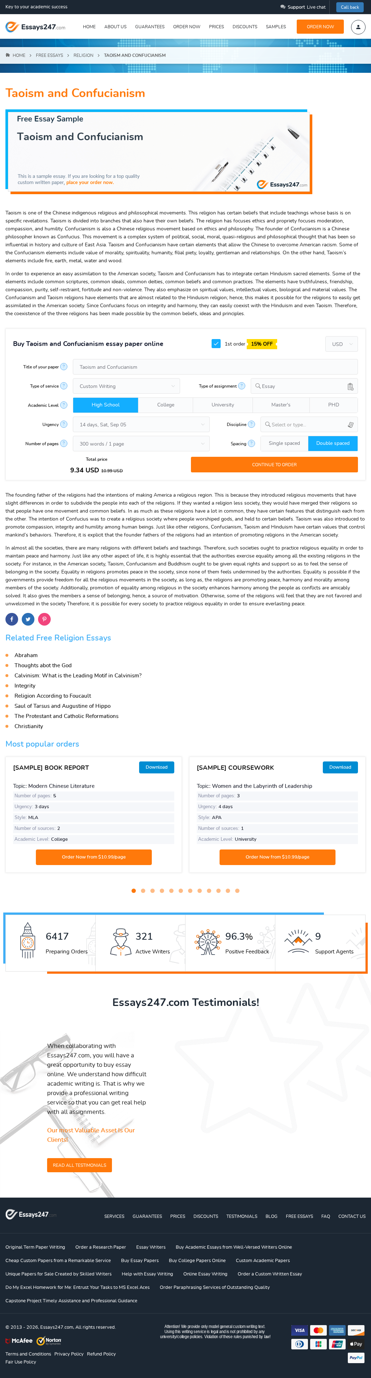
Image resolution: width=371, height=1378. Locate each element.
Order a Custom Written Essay (270, 1274)
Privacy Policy (69, 1354)
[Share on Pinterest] (44, 619)
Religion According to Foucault (52, 696)
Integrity (25, 686)
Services (114, 1216)
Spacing (238, 444)
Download (157, 767)
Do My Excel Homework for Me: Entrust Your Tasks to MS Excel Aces (77, 1287)
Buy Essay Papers (140, 1260)
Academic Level (43, 405)
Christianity (28, 726)
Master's (281, 405)
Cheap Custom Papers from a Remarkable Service (58, 1260)
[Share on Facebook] (11, 619)
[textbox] (315, 425)
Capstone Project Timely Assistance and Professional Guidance (71, 1301)
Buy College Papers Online (197, 1260)
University (223, 405)
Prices (216, 27)
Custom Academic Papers (263, 1260)
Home (89, 27)
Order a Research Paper (100, 1247)
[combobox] (304, 386)
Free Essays (299, 1216)
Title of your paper (41, 367)
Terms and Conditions (28, 1354)
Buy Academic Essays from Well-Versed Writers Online (234, 1247)
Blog (272, 1216)
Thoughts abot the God (43, 665)
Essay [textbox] (268, 386)
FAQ (325, 1216)
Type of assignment (218, 386)
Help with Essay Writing (147, 1274)
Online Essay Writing (205, 1274)
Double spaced (333, 443)
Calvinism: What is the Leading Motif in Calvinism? (78, 675)
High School (106, 405)
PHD (333, 405)
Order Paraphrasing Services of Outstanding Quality (215, 1287)
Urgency (50, 424)
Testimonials (241, 1216)
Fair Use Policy (20, 1362)
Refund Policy (101, 1354)
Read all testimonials (79, 1165)
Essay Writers (151, 1247)
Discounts (245, 27)
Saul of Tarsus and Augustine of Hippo (62, 706)
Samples (276, 27)
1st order (248, 344)
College (165, 405)
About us (115, 27)
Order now (186, 27)
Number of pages (42, 444)
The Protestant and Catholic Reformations (66, 716)
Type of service (44, 386)
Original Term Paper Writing (35, 1247)
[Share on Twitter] (28, 619)
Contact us (352, 1216)
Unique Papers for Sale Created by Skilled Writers (58, 1274)
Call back (350, 7)
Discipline (236, 424)
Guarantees (149, 27)
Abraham (26, 655)
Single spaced (284, 443)
